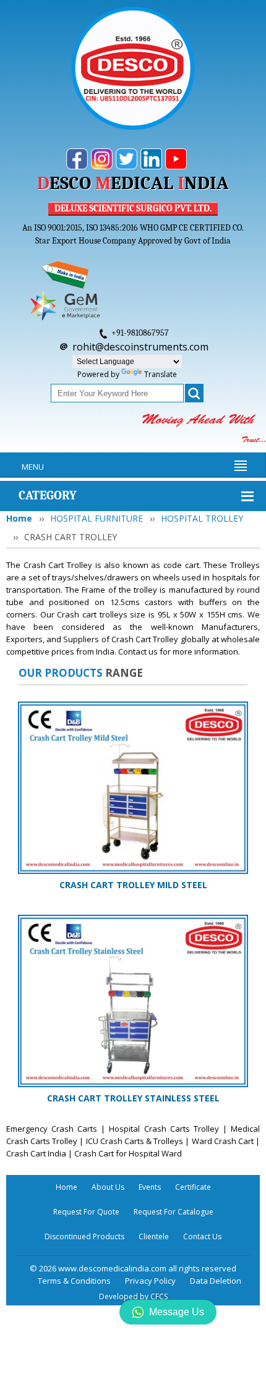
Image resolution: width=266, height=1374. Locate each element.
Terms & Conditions (74, 1280)
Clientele (154, 1236)
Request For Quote (86, 1211)
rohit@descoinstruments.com (140, 347)
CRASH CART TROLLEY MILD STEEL (133, 885)
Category (48, 495)
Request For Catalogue (173, 1211)
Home (19, 518)
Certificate (193, 1187)
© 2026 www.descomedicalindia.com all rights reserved (133, 1268)
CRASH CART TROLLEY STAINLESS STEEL (133, 1098)
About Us (108, 1187)
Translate (160, 374)
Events (150, 1187)
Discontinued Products (84, 1236)
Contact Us (202, 1236)
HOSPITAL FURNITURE (96, 518)
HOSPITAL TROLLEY (202, 518)
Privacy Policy (150, 1280)
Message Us (176, 1312)
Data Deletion (215, 1280)
